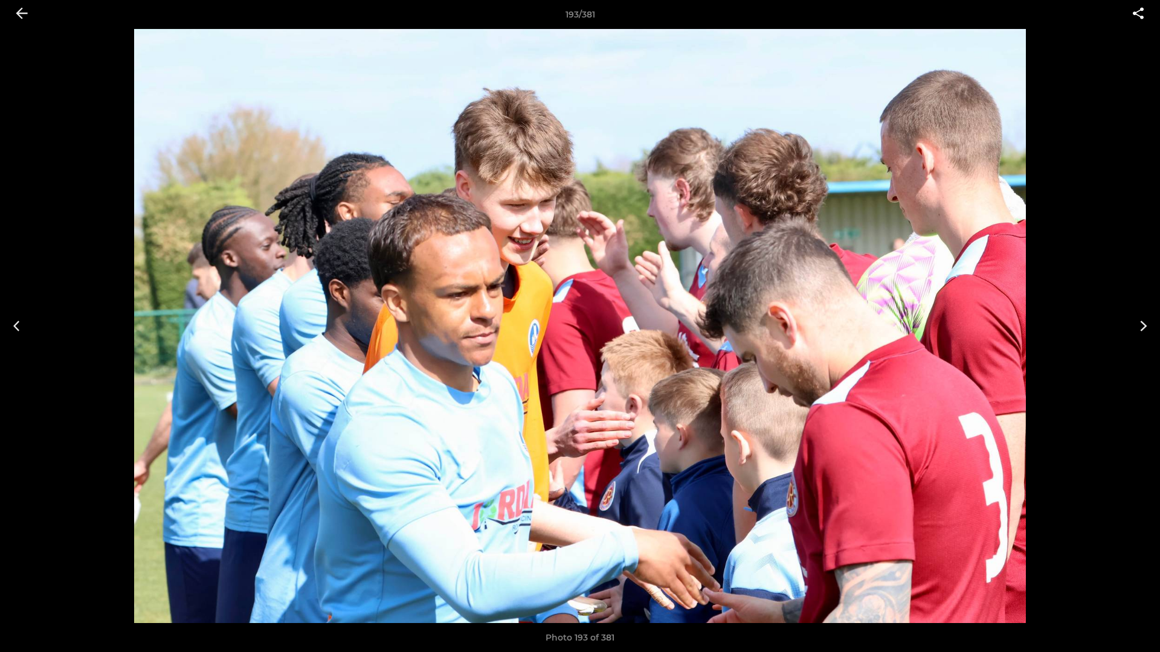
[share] (1138, 14)
